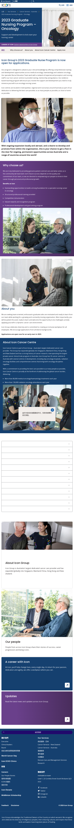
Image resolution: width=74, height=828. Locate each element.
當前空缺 (4, 785)
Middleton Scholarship (11, 795)
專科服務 (41, 754)
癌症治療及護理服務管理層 (10, 751)
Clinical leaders (6, 745)
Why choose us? (16, 50)
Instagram (44, 794)
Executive (4, 741)
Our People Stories (8, 775)
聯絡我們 (41, 772)
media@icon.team (44, 775)
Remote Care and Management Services (52, 760)
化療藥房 (41, 757)
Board (3, 748)
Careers (4, 772)
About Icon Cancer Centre (45, 50)
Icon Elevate (6, 790)
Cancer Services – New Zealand (49, 745)
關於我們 (4, 738)
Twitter (42, 791)
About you (29, 50)
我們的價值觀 (6, 779)
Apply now (61, 50)
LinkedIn (43, 797)
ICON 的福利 (5, 782)
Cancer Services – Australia (28, 11)
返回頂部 (38, 732)
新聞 (3, 767)
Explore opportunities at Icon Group (25, 44)
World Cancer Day (9, 756)
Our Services (12, 11)
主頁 (2, 11)
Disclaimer (15, 805)
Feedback (5, 805)
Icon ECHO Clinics (8, 761)
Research (41, 763)
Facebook (43, 788)
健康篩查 (41, 751)
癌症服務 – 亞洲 (43, 741)
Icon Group (68, 805)
